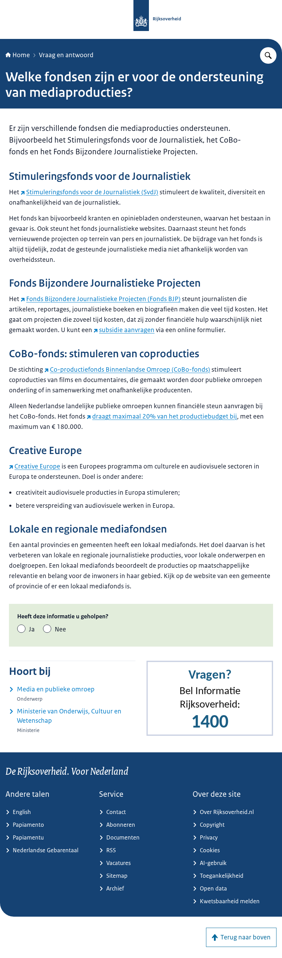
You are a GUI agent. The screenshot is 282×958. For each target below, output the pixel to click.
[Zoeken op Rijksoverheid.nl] (268, 55)
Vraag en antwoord (66, 55)
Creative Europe (37, 466)
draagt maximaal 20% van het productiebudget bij (164, 416)
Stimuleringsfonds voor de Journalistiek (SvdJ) (92, 192)
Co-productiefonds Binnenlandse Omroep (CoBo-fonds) (130, 369)
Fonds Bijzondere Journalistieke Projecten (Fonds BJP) (103, 299)
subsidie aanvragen (126, 330)
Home (21, 55)
